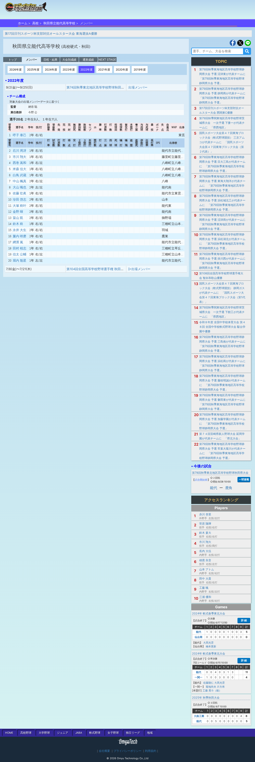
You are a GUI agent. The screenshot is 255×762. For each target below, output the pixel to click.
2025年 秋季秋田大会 (206, 697)
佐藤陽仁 (208, 682)
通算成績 (88, 59)
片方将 (221, 686)
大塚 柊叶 (19, 206)
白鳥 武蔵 (19, 175)
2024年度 (51, 69)
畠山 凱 (18, 218)
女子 (113, 732)
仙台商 (198, 637)
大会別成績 (69, 59)
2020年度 (122, 69)
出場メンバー (137, 87)
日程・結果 (50, 59)
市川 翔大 (19, 157)
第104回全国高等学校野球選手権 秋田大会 (97, 269)
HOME (9, 732)
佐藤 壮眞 (19, 193)
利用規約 (150, 750)
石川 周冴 (19, 151)
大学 (44, 732)
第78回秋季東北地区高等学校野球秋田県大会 (220, 472)
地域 (150, 732)
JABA (78, 732)
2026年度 (15, 69)
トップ (12, 59)
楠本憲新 (211, 646)
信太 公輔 (19, 254)
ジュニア (62, 732)
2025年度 (33, 69)
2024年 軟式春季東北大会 (208, 613)
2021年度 (104, 69)
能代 (213, 488)
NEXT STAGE (107, 59)
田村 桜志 (19, 248)
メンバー (31, 59)
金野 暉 (18, 212)
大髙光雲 (208, 642)
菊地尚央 (211, 686)
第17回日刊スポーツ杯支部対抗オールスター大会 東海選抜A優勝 (51, 33)
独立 (133, 732)
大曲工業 (199, 716)
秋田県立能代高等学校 (59, 23)
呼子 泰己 (19, 135)
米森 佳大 (19, 169)
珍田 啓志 (19, 199)
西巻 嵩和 (19, 163)
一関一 (198, 677)
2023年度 (69, 69)
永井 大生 (19, 230)
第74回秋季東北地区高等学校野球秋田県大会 (99, 87)
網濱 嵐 (18, 242)
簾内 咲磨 (19, 236)
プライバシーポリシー (127, 750)
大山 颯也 (19, 187)
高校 (35, 23)
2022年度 (86, 69)
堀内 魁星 (19, 260)
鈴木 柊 (18, 224)
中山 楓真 (19, 181)
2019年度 (140, 69)
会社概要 (104, 750)
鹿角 (228, 488)
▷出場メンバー (139, 269)
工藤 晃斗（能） (212, 690)
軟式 (94, 732)
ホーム (22, 23)
